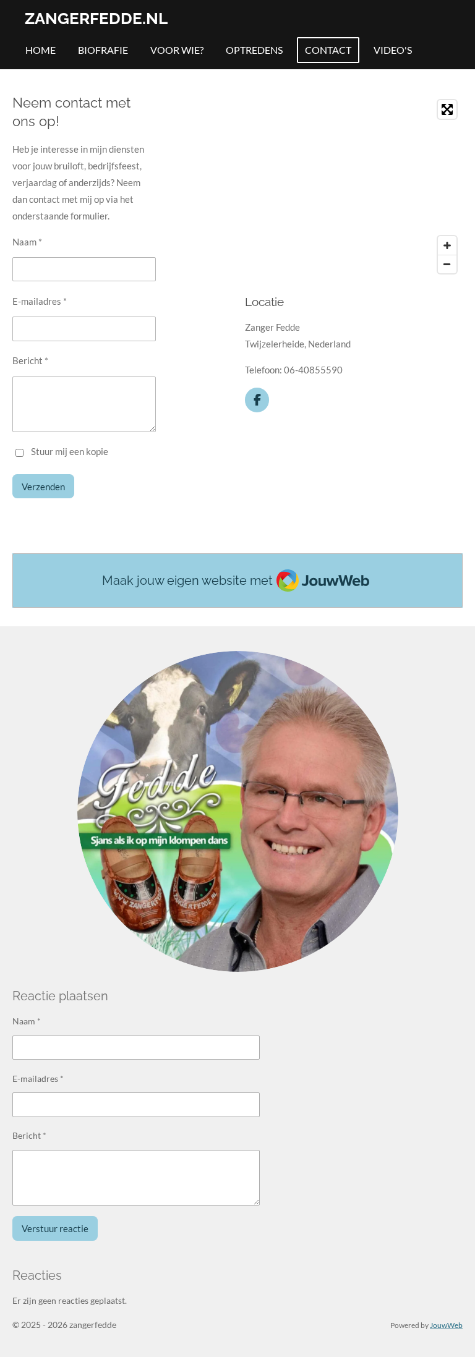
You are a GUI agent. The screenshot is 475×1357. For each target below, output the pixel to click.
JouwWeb (446, 1325)
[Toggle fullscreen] (447, 109)
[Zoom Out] (447, 264)
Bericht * (30, 360)
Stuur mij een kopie (69, 451)
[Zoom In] (447, 245)
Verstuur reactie (55, 1228)
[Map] (354, 186)
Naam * (27, 241)
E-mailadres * (39, 301)
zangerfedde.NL (96, 18)
